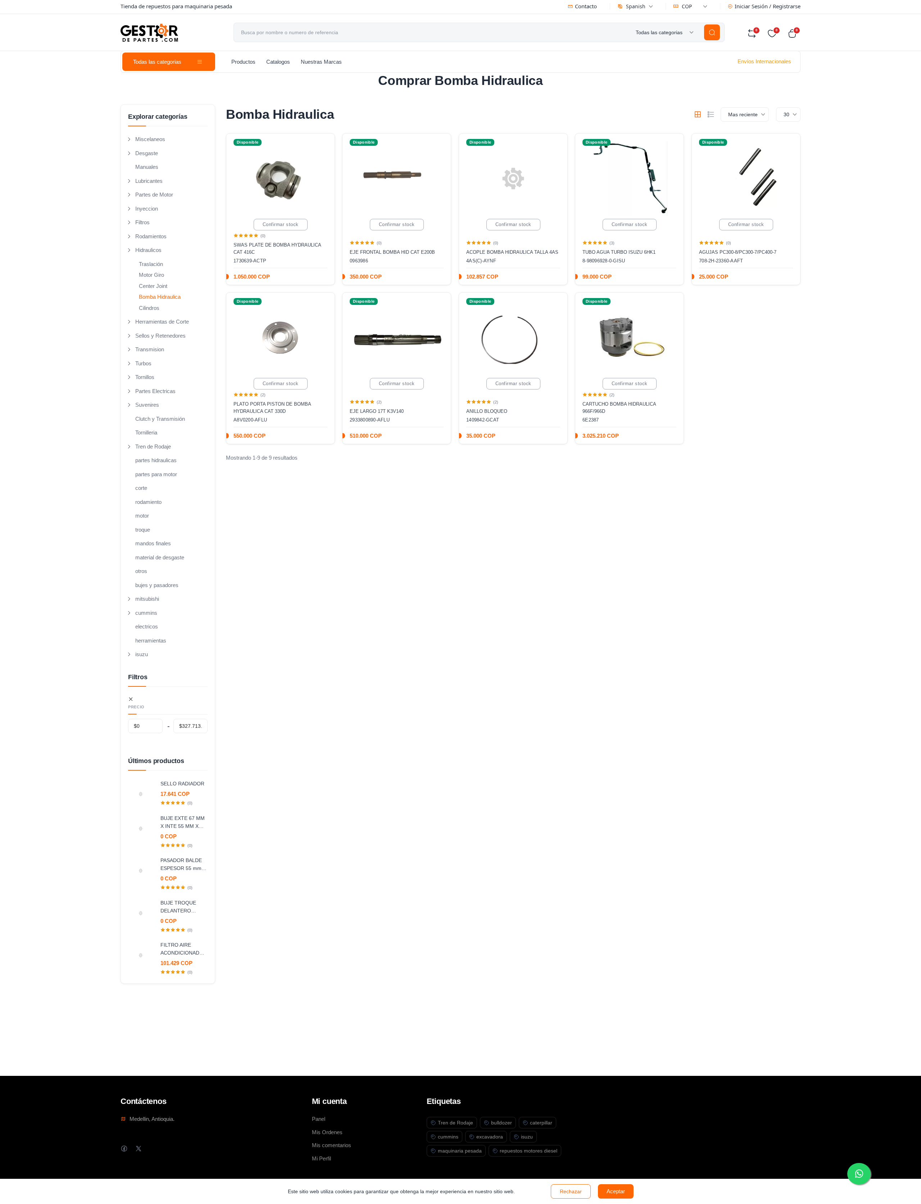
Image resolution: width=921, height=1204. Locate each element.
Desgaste (146, 153)
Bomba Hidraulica (160, 297)
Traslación (151, 264)
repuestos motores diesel (528, 1151)
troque (142, 530)
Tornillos (144, 377)
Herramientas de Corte (162, 322)
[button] (794, 33)
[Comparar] (322, 160)
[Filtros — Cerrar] (130, 699)
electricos (146, 626)
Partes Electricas (155, 391)
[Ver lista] (711, 114)
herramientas (150, 640)
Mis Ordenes (327, 1132)
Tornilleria (146, 432)
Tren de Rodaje (153, 446)
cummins (146, 613)
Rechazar (571, 1191)
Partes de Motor (154, 194)
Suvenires (147, 405)
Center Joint (153, 286)
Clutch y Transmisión (160, 419)
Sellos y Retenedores (160, 336)
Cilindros (149, 308)
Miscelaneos (150, 139)
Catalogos (278, 62)
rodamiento (148, 502)
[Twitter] (138, 1148)
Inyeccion (146, 209)
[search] (712, 32)
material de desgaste (159, 557)
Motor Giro (151, 275)
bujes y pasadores (156, 585)
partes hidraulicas (156, 460)
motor (142, 516)
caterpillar (541, 1123)
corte (141, 488)
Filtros (142, 222)
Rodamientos (151, 236)
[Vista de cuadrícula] (697, 114)
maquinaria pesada (460, 1151)
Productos (243, 62)
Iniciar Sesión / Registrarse (767, 6)
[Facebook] (124, 1148)
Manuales (146, 167)
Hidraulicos (148, 250)
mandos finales (153, 543)
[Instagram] (152, 1148)
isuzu (141, 654)
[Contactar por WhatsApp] (859, 1174)
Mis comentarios (331, 1145)
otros (141, 571)
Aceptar (616, 1191)
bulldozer (501, 1123)
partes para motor (156, 474)
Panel (318, 1119)
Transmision (149, 349)
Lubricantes (149, 181)
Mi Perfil (321, 1158)
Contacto (586, 6)
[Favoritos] (322, 145)
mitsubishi (147, 599)
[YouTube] (167, 1148)
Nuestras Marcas (321, 62)
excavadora (489, 1137)
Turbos (143, 363)
